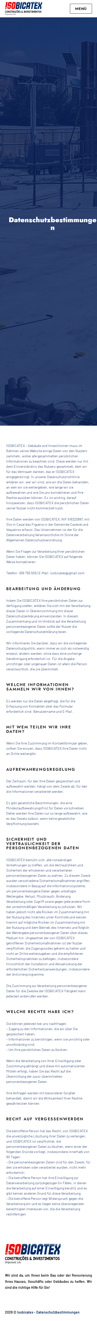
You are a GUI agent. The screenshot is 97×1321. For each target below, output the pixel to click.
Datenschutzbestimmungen (58, 1312)
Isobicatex (25, 1312)
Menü (81, 8)
